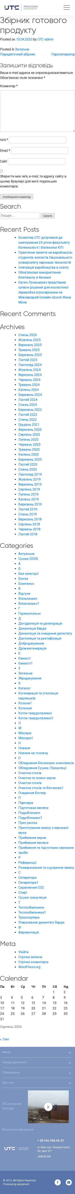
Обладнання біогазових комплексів (46, 763)
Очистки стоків (30, 783)
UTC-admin (46, 39)
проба (23, 853)
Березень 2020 (30, 459)
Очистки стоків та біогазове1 (41, 788)
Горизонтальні (29, 613)
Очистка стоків (29, 773)
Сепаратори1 (28, 882)
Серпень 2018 (29, 524)
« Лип (4, 1039)
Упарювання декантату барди (41, 922)
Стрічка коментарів (33, 962)
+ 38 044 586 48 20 (51, 1140)
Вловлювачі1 (28, 604)
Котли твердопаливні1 (36, 718)
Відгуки (24, 594)
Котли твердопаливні (35, 713)
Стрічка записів (30, 957)
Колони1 (25, 703)
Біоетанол (26, 584)
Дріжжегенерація (32, 648)
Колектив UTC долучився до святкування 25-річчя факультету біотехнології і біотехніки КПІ (44, 243)
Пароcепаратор (63, 54)
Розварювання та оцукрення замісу (46, 868)
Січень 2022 (27, 420)
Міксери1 (25, 738)
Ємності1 (25, 663)
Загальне (22, 49)
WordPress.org (29, 967)
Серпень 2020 (29, 435)
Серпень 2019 (29, 489)
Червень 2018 (29, 529)
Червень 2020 (29, 445)
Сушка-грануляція (32, 897)
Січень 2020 (27, 469)
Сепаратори (27, 878)
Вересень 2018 (30, 519)
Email (5, 151)
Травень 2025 (29, 350)
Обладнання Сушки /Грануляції (42, 768)
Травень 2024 (29, 385)
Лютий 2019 (27, 509)
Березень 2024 (30, 395)
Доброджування (31, 643)
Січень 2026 (27, 335)
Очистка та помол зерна (36, 778)
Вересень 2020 (30, 430)
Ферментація (28, 932)
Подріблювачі (29, 813)
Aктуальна (26, 554)
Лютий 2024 (27, 400)
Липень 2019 (28, 494)
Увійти (23, 952)
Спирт (22, 892)
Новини (24, 748)
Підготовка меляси (33, 808)
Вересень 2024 (30, 375)
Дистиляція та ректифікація (39, 638)
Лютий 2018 (27, 534)
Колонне (25, 708)
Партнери (25, 803)
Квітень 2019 (28, 499)
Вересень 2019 (30, 484)
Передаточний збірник (17, 54)
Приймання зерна (32, 838)
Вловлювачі (27, 599)
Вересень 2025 (30, 345)
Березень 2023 (30, 410)
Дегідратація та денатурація (40, 623)
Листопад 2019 (30, 474)
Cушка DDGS (28, 559)
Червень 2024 (29, 380)
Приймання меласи (33, 843)
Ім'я (4, 140)
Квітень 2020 (28, 454)
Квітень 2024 (28, 390)
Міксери (24, 733)
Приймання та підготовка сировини (46, 848)
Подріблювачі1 (30, 818)
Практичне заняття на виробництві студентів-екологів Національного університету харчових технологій (45, 257)
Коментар (9, 86)
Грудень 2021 (28, 425)
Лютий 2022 (27, 415)
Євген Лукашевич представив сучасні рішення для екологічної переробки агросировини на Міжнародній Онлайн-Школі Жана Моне (44, 292)
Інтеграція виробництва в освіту (43, 267)
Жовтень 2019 (29, 479)
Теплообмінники (31, 907)
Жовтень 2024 (29, 370)
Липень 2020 (28, 440)
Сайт (3, 161)
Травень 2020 (29, 449)
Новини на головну (33, 753)
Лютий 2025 (27, 360)
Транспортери (28, 917)
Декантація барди (32, 628)
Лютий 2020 (27, 464)
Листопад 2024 (30, 365)
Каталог (24, 688)
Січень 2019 (27, 514)
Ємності (24, 658)
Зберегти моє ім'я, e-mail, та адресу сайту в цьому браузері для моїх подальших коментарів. (33, 181)
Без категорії (28, 574)
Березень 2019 (30, 504)
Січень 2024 (27, 405)
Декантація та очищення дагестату (45, 633)
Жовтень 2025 (29, 340)
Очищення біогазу (32, 793)
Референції (27, 863)
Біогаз (23, 579)
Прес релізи (27, 823)
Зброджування (29, 678)
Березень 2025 (30, 355)
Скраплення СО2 (31, 887)
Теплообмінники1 (32, 912)
